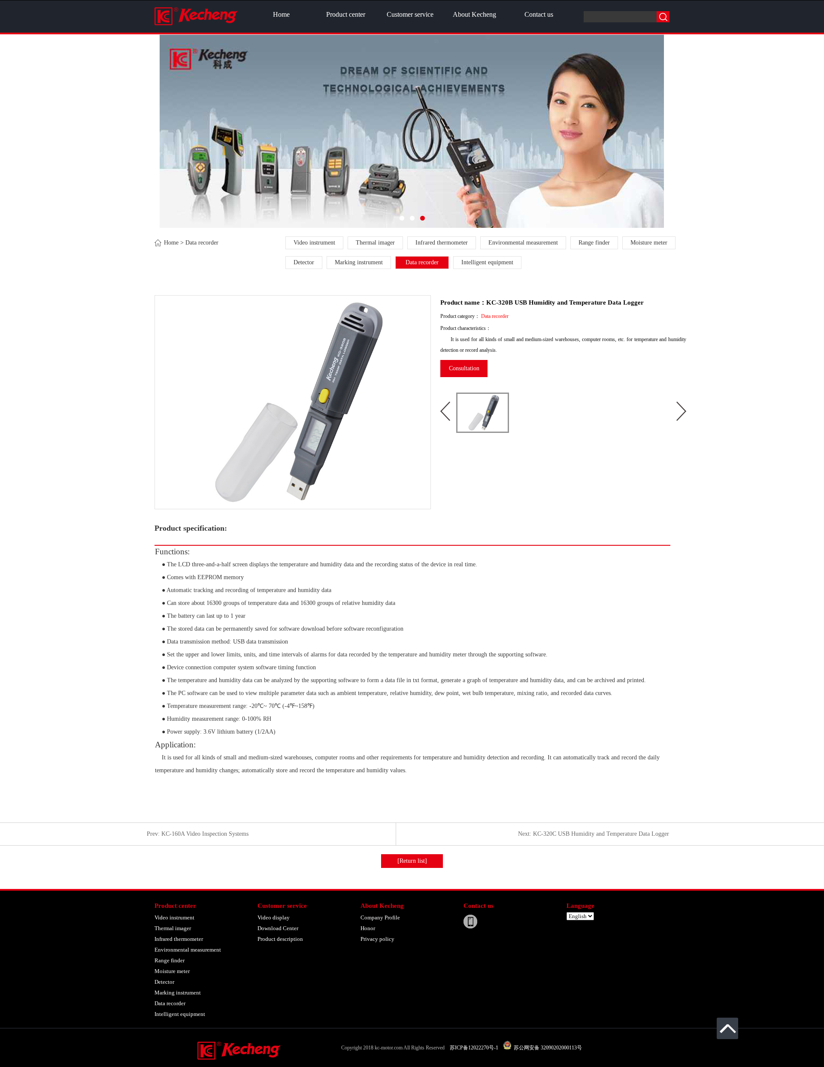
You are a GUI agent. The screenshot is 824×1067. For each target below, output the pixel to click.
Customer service (410, 14)
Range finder (594, 242)
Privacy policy (377, 939)
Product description (280, 939)
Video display (274, 917)
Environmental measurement (523, 242)
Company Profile (380, 917)
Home (281, 14)
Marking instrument (359, 262)
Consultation (464, 368)
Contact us (538, 14)
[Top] (727, 1028)
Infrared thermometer (441, 242)
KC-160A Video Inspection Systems (204, 834)
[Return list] (412, 861)
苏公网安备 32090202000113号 (546, 1048)
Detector (304, 262)
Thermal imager (375, 242)
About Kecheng (474, 14)
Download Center (278, 928)
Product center (345, 14)
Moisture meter (648, 242)
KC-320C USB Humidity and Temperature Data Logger (601, 834)
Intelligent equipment (487, 262)
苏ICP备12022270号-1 (474, 1048)
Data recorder (422, 262)
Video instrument (314, 242)
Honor (367, 928)
